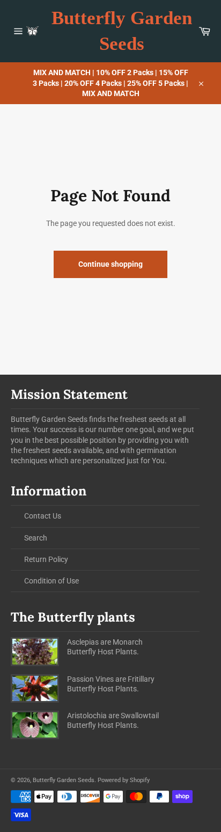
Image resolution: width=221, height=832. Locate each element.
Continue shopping (110, 264)
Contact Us (42, 516)
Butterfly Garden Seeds (121, 31)
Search (35, 538)
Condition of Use (51, 580)
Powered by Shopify (124, 780)
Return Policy (46, 559)
